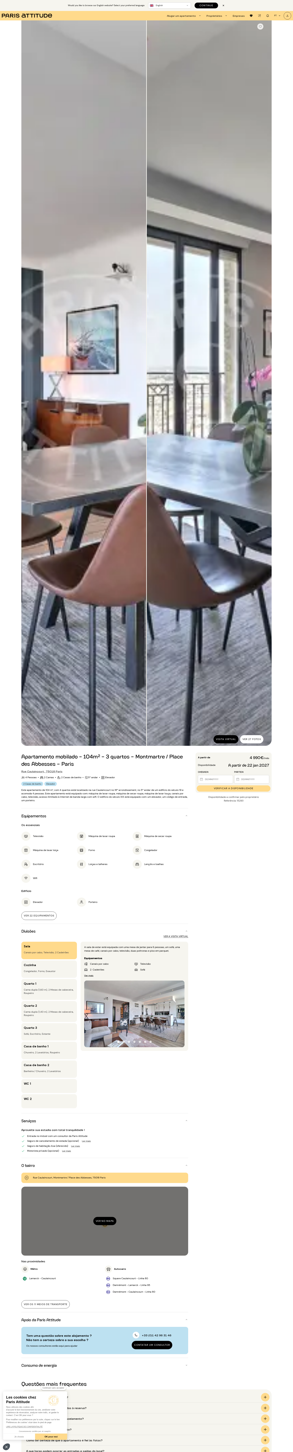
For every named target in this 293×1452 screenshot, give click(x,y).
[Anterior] (26, 383)
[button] (6, 1446)
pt (275, 15)
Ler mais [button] (86, 1140)
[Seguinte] (266, 383)
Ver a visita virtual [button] (175, 936)
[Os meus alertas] (259, 16)
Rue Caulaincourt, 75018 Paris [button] (41, 771)
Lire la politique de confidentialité (24, 1427)
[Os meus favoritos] (251, 16)
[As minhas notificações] (268, 16)
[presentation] (184, 15)
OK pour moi (51, 1436)
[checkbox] (260, 26)
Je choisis (19, 1436)
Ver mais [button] (88, 975)
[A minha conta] (287, 15)
